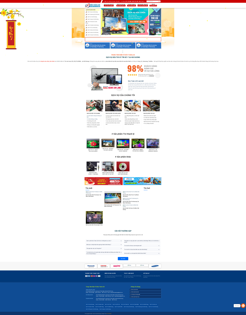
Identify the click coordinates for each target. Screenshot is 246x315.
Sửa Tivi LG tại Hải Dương (153, 306)
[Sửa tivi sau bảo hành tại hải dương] (124, 21)
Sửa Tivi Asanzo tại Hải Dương (105, 309)
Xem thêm (123, 258)
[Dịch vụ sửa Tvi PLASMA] (94, 105)
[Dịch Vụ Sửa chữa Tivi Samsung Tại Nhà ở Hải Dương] (131, 199)
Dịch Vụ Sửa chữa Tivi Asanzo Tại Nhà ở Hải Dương (93, 195)
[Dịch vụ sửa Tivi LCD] (151, 105)
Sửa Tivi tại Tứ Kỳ (108, 304)
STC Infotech (108, 313)
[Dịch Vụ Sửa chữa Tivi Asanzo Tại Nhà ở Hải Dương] (94, 192)
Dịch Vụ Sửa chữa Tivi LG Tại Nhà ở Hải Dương (131, 195)
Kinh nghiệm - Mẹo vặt (143, 5)
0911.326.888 (91, 292)
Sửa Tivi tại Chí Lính (116, 304)
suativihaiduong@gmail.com (119, 296)
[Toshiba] (104, 266)
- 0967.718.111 (104, 292)
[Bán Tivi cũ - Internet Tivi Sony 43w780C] (108, 143)
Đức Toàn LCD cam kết (136, 81)
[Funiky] (142, 265)
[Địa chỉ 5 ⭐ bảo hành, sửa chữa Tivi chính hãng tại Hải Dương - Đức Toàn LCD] (92, 4)
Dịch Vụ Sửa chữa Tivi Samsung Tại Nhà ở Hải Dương (131, 202)
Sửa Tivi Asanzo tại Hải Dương (93, 19)
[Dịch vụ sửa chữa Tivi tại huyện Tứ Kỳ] (94, 217)
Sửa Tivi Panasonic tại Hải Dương (92, 309)
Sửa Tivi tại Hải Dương (90, 304)
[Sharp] (129, 265)
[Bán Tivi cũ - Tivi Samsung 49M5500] (153, 143)
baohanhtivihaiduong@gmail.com (116, 292)
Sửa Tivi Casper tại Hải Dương (93, 34)
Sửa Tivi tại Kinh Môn (118, 306)
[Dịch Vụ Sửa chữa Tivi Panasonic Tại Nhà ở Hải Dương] (112, 197)
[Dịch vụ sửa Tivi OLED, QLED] (113, 105)
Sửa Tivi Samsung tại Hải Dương (93, 14)
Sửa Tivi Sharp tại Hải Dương (93, 29)
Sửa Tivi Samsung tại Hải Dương (141, 306)
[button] (134, 289)
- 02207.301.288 (98, 292)
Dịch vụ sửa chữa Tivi (109, 5)
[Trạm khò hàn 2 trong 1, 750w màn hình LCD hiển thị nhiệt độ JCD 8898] (93, 166)
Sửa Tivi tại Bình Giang (109, 306)
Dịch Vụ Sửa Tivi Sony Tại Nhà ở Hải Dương (131, 209)
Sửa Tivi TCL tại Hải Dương (92, 27)
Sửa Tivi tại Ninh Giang (144, 304)
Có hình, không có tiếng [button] (92, 119)
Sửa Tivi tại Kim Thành (90, 306)
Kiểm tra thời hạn (121, 5)
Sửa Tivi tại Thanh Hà (125, 304)
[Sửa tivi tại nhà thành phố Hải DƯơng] (142, 181)
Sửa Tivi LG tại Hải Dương (92, 16)
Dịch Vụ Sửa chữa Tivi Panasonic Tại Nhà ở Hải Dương (112, 205)
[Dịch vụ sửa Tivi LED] (132, 105)
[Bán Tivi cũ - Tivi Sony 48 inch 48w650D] (123, 143)
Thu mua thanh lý (132, 5)
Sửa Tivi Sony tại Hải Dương (129, 306)
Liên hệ (153, 5)
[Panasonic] (91, 266)
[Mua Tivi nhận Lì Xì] (104, 181)
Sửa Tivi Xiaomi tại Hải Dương (93, 32)
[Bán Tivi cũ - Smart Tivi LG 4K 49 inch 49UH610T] (93, 143)
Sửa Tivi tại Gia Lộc (153, 304)
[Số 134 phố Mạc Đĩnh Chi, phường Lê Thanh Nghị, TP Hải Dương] (87, 45)
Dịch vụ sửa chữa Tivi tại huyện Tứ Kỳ (94, 224)
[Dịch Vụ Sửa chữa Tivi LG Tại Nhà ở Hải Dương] (131, 192)
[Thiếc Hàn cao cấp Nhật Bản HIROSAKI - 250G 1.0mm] (123, 166)
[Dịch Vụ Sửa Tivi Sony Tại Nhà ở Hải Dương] (131, 205)
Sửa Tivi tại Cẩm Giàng (99, 306)
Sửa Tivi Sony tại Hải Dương (93, 11)
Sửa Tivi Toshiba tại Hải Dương (93, 25)
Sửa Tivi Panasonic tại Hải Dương (91, 22)
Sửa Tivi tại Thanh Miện (134, 304)
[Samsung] (155, 266)
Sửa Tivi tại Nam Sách (99, 304)
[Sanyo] (116, 266)
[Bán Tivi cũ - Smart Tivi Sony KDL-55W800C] (138, 143)
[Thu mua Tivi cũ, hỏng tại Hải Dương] (155, 21)
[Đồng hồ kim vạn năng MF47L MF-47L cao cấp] (108, 166)
